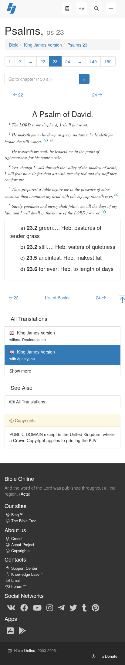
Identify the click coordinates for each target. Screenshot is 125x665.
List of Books (57, 298)
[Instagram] (49, 607)
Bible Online (24, 650)
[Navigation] (111, 8)
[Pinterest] (95, 607)
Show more (20, 371)
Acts (25, 494)
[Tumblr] (84, 607)
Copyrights (20, 550)
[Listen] (81, 8)
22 (42, 61)
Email (16, 580)
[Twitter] (73, 607)
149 (93, 61)
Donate (110, 656)
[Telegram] (61, 607)
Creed (16, 538)
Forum (18, 586)
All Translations (30, 402)
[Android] (22, 630)
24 (67, 61)
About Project (22, 544)
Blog (16, 514)
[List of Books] (67, 8)
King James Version (43, 45)
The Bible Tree (23, 520)
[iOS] (10, 630)
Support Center (24, 568)
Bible (14, 45)
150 (108, 61)
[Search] (96, 8)
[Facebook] (24, 607)
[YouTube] (37, 607)
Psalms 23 (77, 45)
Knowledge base (27, 574)
